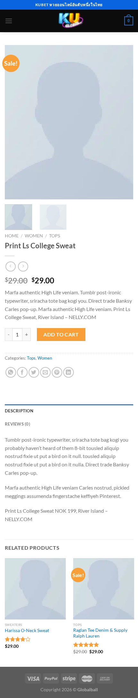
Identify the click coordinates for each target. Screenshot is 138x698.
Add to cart (61, 334)
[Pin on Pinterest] (57, 372)
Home (12, 235)
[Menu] (9, 21)
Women (34, 235)
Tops (54, 235)
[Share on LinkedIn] (68, 372)
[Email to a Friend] (45, 372)
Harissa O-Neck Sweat (27, 630)
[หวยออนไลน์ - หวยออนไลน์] (69, 21)
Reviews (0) (17, 424)
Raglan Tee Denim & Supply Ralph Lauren (100, 633)
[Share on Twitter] (34, 372)
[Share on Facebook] (22, 372)
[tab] (69, 410)
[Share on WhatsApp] (10, 372)
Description (19, 410)
